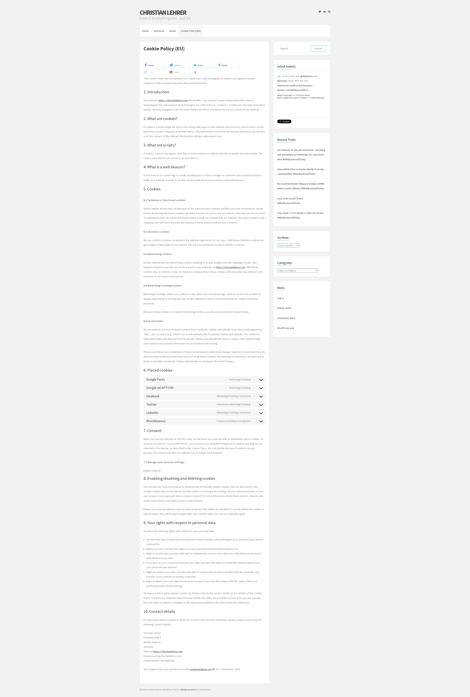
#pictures (159, 31)
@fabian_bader (289, 76)
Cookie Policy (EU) (191, 31)
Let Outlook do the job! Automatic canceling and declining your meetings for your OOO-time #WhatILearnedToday (301, 154)
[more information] (195, 72)
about (172, 31)
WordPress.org (285, 328)
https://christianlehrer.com (173, 100)
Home (145, 31)
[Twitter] (319, 11)
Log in (280, 298)
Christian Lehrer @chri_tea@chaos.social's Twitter (292, 110)
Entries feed (284, 308)
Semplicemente (187, 689)
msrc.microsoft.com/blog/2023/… (295, 103)
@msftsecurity (303, 85)
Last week (281, 109)
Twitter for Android (318, 111)
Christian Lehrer (163, 12)
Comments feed (286, 318)
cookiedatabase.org (200, 669)
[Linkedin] (324, 11)
